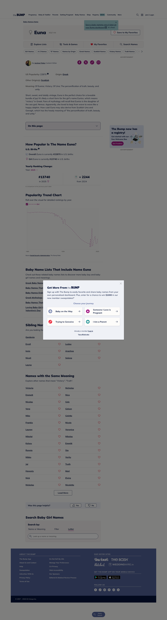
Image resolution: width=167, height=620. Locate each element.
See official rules (84, 334)
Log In (90, 331)
